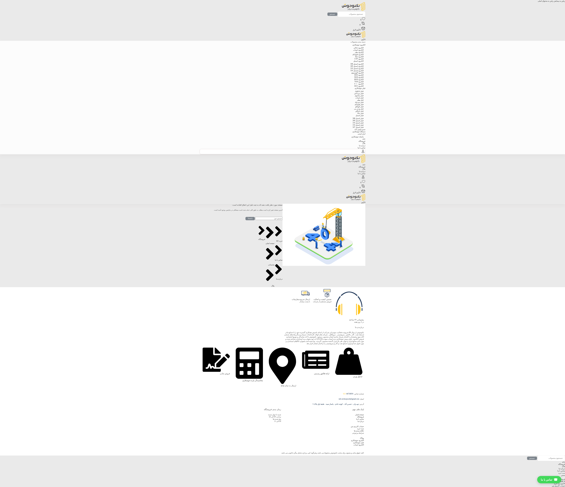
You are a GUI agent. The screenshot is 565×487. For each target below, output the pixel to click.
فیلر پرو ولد (359, 102)
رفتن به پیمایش (559, 1)
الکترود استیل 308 (357, 64)
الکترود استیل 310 (357, 68)
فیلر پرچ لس (359, 93)
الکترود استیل (358, 61)
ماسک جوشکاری (357, 137)
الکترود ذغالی (359, 48)
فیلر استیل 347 (358, 127)
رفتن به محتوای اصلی (545, 1)
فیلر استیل (360, 115)
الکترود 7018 (359, 82)
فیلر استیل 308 (358, 118)
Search (250, 218)
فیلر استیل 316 (358, 125)
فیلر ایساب (359, 98)
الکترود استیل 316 (357, 71)
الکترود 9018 (359, 77)
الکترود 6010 (359, 75)
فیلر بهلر (360, 100)
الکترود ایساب (358, 50)
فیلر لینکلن (359, 111)
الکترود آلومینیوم (357, 73)
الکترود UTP (359, 59)
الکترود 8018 (359, 79)
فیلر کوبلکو (359, 107)
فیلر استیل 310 (358, 123)
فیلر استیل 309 (358, 121)
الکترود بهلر (359, 52)
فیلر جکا (360, 113)
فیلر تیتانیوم (359, 96)
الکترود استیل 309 (357, 66)
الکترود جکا (359, 57)
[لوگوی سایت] (353, 10)
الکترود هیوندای (358, 54)
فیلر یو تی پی (359, 109)
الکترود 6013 (359, 86)
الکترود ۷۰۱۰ (359, 84)
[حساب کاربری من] (363, 153)
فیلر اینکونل (359, 91)
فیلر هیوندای (359, 104)
